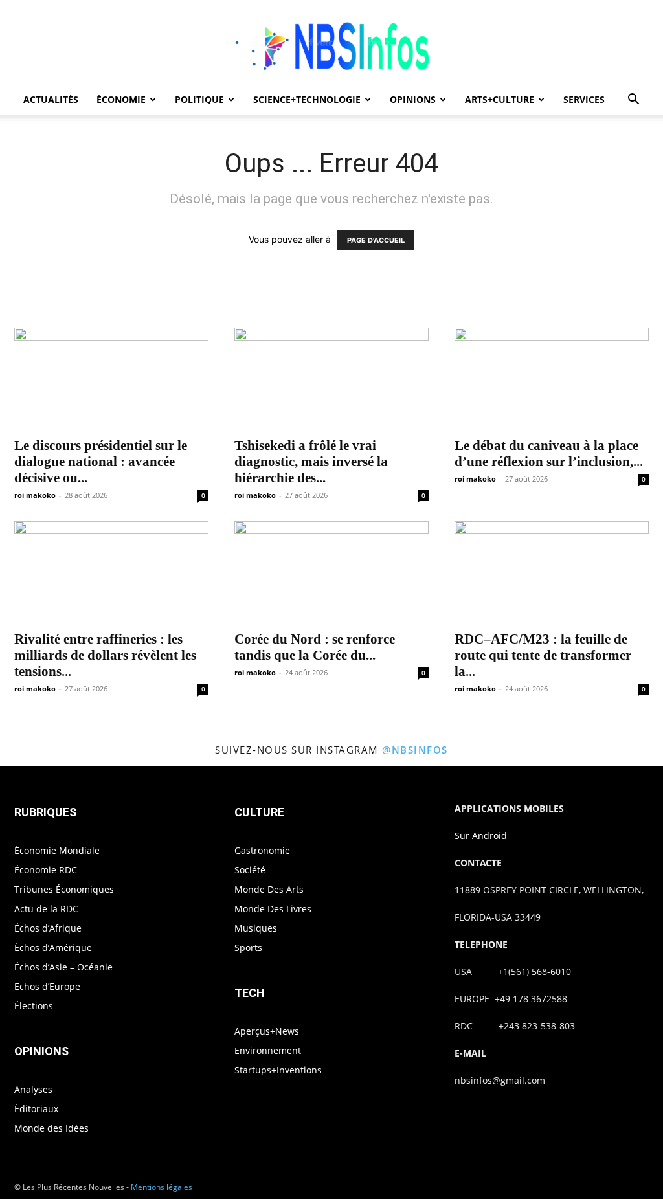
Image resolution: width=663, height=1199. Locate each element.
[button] (633, 101)
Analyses (33, 1089)
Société (249, 870)
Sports (248, 947)
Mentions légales (161, 1187)
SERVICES (584, 99)
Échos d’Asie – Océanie (63, 967)
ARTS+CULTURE (499, 99)
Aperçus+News (266, 1031)
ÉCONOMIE (121, 99)
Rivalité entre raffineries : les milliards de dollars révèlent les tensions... (105, 655)
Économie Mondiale (57, 850)
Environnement (267, 1050)
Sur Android (481, 835)
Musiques (255, 928)
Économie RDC (45, 870)
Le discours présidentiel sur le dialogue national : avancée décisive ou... (100, 462)
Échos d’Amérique (53, 947)
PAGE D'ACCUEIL (376, 240)
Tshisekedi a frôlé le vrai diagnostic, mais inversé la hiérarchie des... (311, 462)
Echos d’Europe (47, 986)
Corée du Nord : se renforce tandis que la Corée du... (314, 647)
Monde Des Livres (272, 908)
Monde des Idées (51, 1128)
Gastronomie (262, 850)
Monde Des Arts (269, 889)
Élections (33, 1006)
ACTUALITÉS (50, 99)
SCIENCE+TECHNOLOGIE (307, 99)
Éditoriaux (36, 1109)
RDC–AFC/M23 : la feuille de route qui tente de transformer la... (543, 655)
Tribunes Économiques (64, 889)
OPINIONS (413, 99)
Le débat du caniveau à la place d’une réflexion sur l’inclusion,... (549, 453)
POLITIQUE (199, 99)
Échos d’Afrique (48, 928)
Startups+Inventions (278, 1070)
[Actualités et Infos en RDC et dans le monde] (331, 43)
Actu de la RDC (46, 908)
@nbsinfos (415, 749)
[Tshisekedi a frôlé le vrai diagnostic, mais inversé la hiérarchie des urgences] (331, 378)
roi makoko (35, 495)
